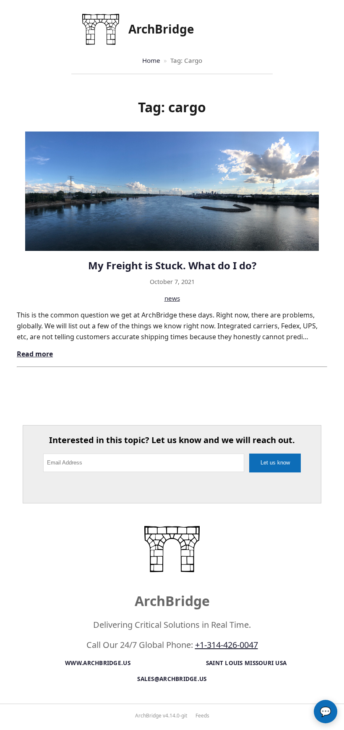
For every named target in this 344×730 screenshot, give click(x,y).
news (172, 298)
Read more (35, 354)
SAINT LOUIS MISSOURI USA (246, 663)
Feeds (202, 715)
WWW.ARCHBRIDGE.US (97, 663)
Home (151, 60)
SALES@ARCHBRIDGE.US (171, 679)
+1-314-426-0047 (226, 644)
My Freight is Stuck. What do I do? (172, 265)
